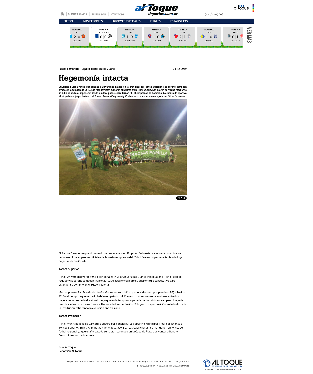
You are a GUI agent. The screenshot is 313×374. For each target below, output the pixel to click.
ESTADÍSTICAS (179, 21)
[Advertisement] (156, 57)
